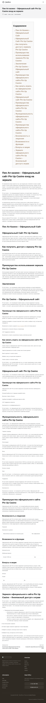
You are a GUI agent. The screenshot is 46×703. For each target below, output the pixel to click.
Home (25, 661)
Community (4, 686)
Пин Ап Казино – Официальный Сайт (23, 33)
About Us (26, 664)
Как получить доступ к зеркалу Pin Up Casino (23, 47)
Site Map (4, 680)
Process (4, 687)
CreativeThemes (32, 695)
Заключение (21, 64)
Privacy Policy (41, 699)
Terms (25, 668)
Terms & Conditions (33, 699)
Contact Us (4, 684)
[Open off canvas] (43, 2)
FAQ (3, 678)
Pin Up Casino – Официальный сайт (22, 69)
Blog (25, 666)
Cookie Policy (5, 682)
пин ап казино (20, 326)
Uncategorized (18, 14)
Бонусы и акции (23, 147)
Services (26, 662)
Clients (26, 670)
